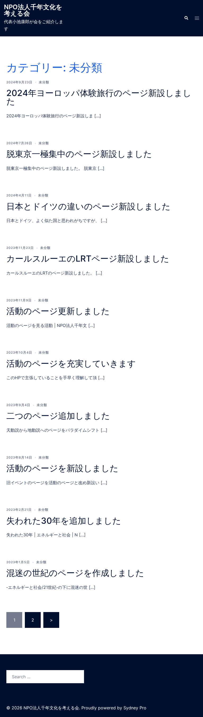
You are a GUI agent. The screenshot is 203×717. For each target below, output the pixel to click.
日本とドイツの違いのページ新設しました (88, 206)
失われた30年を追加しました (63, 521)
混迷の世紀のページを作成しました (75, 573)
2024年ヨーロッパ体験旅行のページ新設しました (98, 97)
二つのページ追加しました (58, 416)
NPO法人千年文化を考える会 (33, 10)
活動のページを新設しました (62, 468)
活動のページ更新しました (58, 311)
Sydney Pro (134, 707)
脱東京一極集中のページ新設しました (79, 154)
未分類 (44, 82)
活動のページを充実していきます (71, 363)
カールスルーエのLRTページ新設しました (87, 258)
